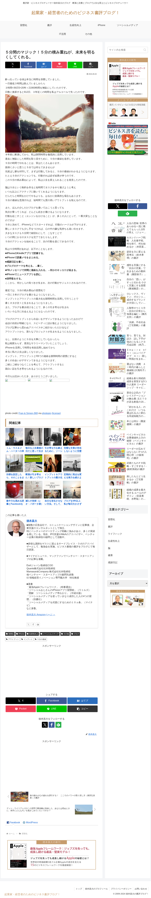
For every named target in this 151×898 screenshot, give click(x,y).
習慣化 (11, 634)
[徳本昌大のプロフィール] (127, 598)
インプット (28, 639)
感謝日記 (112, 562)
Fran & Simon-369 (28, 413)
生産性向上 (33, 634)
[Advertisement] (51, 668)
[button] (90, 65)
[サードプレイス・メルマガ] (127, 108)
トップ (79, 889)
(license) (56, 413)
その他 (66, 634)
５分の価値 (41, 639)
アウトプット (13, 639)
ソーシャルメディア (51, 634)
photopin (46, 413)
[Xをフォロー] (28, 624)
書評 (110, 526)
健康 (110, 555)
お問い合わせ (141, 889)
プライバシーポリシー (121, 889)
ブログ (76, 634)
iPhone (21, 634)
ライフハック (115, 534)
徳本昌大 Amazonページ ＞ (41, 614)
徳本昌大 (32, 520)
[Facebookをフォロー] (33, 624)
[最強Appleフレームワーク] (51, 855)
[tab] (13, 822)
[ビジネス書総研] (127, 138)
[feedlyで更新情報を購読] (38, 624)
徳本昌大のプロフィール (96, 889)
